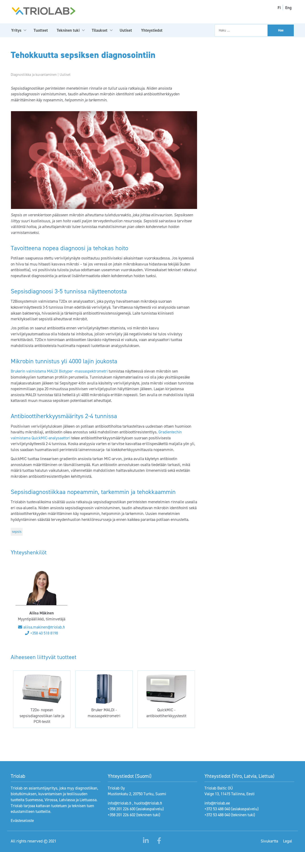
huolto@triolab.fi (148, 803)
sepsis (16, 531)
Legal (287, 841)
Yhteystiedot (152, 30)
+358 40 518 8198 (44, 633)
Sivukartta (269, 841)
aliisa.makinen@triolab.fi (44, 627)
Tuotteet (41, 30)
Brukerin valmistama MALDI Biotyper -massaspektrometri (59, 371)
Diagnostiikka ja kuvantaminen (34, 74)
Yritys (16, 30)
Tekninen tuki (68, 30)
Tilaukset (99, 30)
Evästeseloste (22, 820)
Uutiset (126, 30)
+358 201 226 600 (121, 808)
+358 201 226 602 (121, 814)
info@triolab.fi (119, 803)
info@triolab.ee (217, 803)
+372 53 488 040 (217, 808)
